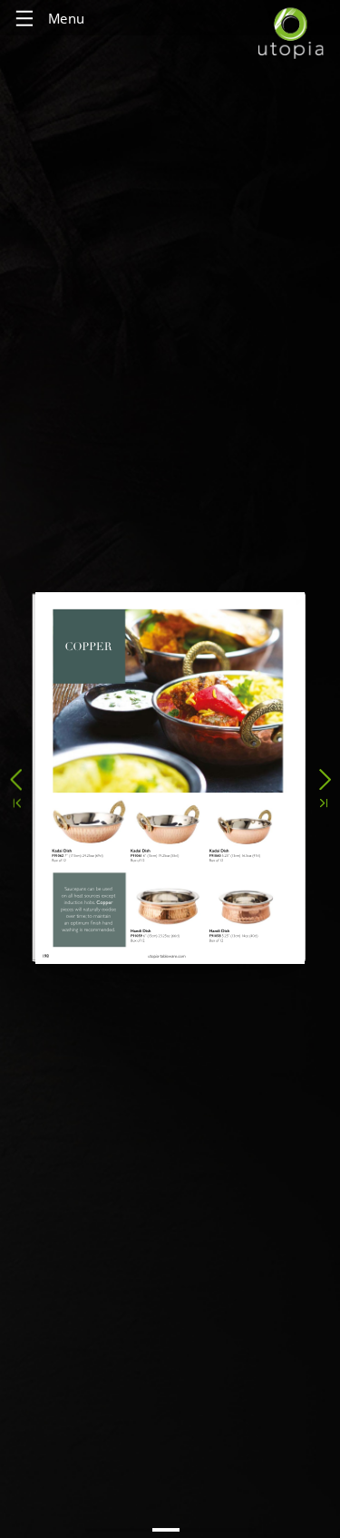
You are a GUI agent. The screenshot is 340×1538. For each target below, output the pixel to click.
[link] (246, 939)
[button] (16, 775)
